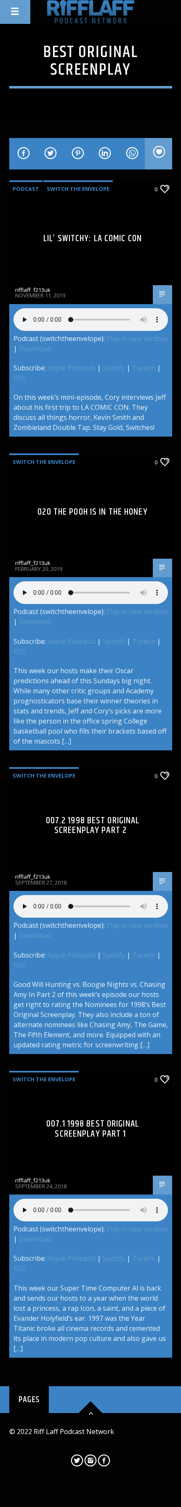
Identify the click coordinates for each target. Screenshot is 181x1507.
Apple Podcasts (72, 367)
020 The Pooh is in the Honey (92, 512)
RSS (19, 378)
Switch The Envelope (78, 189)
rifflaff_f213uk (33, 290)
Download (35, 348)
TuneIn (143, 367)
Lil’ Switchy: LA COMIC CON (92, 238)
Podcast (26, 189)
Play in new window (137, 338)
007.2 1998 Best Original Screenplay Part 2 (93, 825)
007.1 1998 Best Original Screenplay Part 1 (92, 1129)
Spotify (114, 367)
